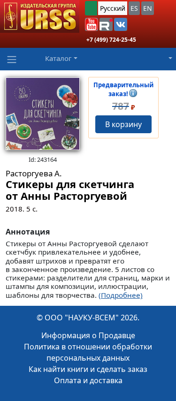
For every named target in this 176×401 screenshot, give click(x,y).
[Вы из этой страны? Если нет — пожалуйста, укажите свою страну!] (91, 8)
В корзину (123, 124)
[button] (91, 24)
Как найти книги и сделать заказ (88, 369)
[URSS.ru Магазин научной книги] (39, 16)
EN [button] (147, 8)
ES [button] (134, 8)
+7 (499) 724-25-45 (111, 40)
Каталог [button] (58, 58)
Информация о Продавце (88, 335)
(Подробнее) (121, 295)
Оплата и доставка (88, 380)
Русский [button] (112, 8)
